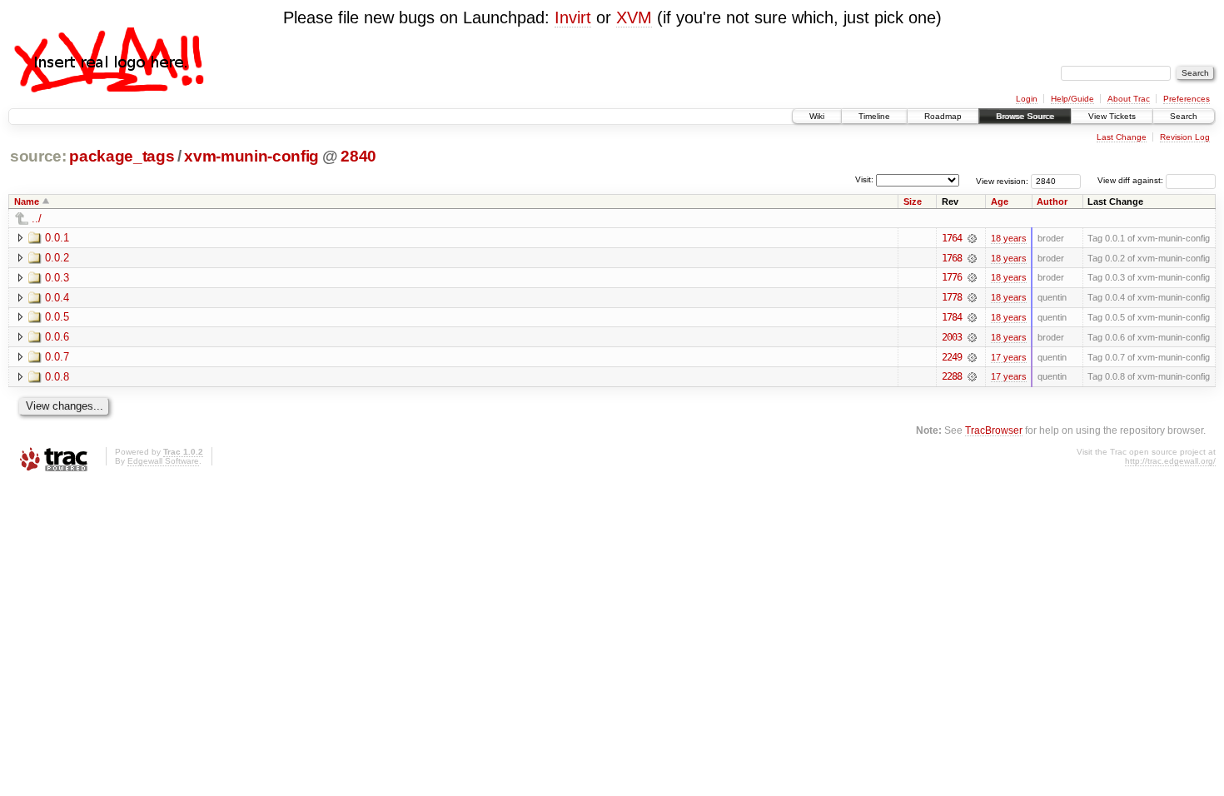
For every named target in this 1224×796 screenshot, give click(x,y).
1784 (952, 317)
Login (1026, 98)
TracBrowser (993, 430)
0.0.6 (57, 337)
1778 (952, 297)
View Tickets (1112, 116)
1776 (952, 277)
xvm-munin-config (251, 156)
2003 (952, 337)
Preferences (1186, 98)
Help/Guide (1072, 98)
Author (1052, 201)
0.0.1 (57, 237)
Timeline (874, 116)
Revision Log (1185, 137)
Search (1183, 116)
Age (999, 201)
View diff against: (1131, 180)
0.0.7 (57, 357)
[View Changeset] (972, 238)
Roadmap (943, 116)
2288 (952, 376)
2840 (358, 156)
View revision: (1002, 180)
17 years (1009, 357)
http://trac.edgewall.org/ (1170, 460)
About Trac (1128, 98)
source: (38, 156)
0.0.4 (57, 297)
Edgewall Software (163, 460)
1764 (952, 238)
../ (37, 218)
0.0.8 (57, 377)
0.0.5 (57, 317)
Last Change (1122, 137)
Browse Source (1025, 116)
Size (912, 201)
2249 (952, 357)
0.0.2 (57, 257)
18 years (1009, 238)
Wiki (816, 116)
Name (26, 201)
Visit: (864, 179)
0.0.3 (57, 277)
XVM (634, 17)
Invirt (573, 17)
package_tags (121, 156)
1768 (952, 258)
